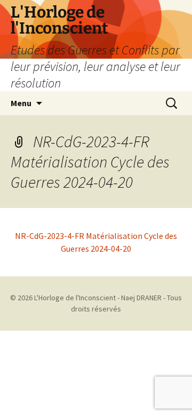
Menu (21, 103)
